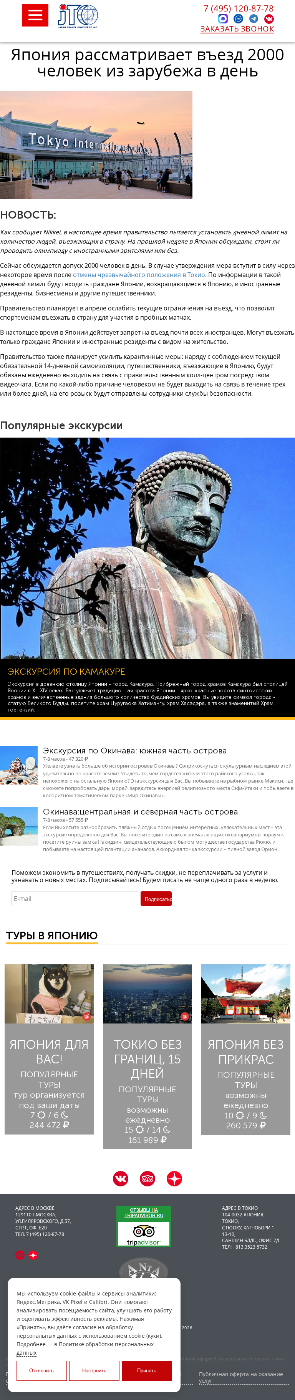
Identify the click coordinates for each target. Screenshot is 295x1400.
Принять (146, 1370)
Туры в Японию (52, 935)
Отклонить (41, 1370)
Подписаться (158, 899)
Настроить (94, 1370)
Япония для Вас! (49, 1052)
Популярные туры (49, 1079)
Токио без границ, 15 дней (147, 1059)
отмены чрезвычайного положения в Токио (139, 274)
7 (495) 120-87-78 (239, 8)
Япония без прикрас (246, 1052)
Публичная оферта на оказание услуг (241, 1377)
